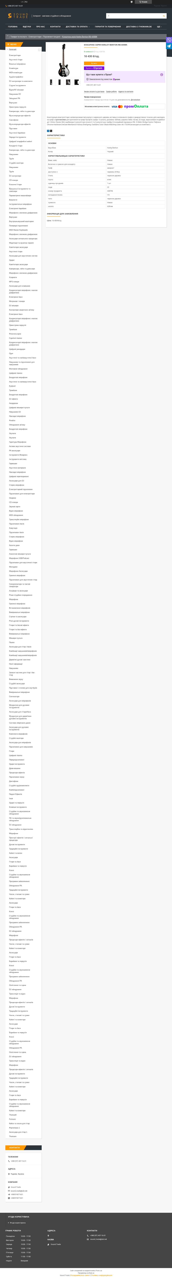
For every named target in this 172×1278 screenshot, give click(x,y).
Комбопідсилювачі (16, 790)
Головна (12, 27)
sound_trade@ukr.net (19, 1191)
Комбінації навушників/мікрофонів (23, 651)
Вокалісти (13, 200)
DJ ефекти (13, 399)
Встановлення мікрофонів (19, 608)
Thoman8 (12, 1115)
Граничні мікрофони (17, 575)
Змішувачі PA (14, 98)
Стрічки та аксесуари (17, 617)
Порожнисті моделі (51, 37)
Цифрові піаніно (15, 373)
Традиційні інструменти (18, 849)
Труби (11, 159)
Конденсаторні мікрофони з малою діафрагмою (23, 291)
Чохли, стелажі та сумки (19, 894)
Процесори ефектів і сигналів (21, 940)
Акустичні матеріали (17, 468)
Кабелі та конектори (17, 899)
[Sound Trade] (17, 16)
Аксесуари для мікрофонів (20, 701)
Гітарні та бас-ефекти (18, 630)
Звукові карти (14, 507)
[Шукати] (164, 16)
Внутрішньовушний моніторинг (21, 221)
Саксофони (13, 120)
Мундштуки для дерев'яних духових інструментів (20, 717)
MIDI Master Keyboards (18, 230)
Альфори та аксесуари (18, 591)
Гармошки (13, 464)
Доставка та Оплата (77, 27)
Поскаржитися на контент (80, 1275)
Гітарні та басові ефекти (19, 625)
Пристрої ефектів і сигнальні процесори (21, 839)
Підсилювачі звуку (16, 777)
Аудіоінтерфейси (16, 77)
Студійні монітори (16, 163)
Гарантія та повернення (108, 27)
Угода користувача (18, 1223)
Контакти (55, 27)
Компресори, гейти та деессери (22, 111)
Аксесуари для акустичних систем (23, 256)
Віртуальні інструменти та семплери (19, 190)
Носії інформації (15, 664)
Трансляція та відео (17, 994)
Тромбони (13, 330)
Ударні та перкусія (16, 803)
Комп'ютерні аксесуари (18, 247)
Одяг (11, 353)
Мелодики (13, 567)
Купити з (89, 68)
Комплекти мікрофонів (18, 734)
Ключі (11, 870)
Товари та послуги (18, 37)
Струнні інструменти (17, 85)
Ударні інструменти (17, 764)
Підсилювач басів (16, 532)
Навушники (13, 154)
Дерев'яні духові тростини (19, 660)
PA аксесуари (14, 451)
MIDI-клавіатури (15, 73)
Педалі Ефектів (15, 794)
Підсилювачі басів (16, 524)
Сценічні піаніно (15, 338)
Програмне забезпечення (19, 881)
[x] (51, 131)
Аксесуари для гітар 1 (18, 1132)
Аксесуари (13, 857)
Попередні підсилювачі (18, 226)
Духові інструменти (17, 844)
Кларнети (13, 277)
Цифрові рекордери (17, 349)
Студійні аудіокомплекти (19, 786)
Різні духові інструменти (19, 621)
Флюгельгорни (15, 334)
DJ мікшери (13, 306)
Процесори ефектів (17, 773)
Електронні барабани (17, 208)
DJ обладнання (15, 825)
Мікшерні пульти (15, 638)
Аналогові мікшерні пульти (20, 554)
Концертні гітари (15, 146)
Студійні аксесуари (17, 684)
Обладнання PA (15, 886)
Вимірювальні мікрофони (19, 612)
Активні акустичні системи (20, 446)
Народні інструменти (17, 137)
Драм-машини (14, 768)
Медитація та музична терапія (21, 243)
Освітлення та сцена (17, 985)
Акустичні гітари (15, 60)
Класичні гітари (15, 184)
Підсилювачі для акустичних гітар (23, 580)
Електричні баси (15, 297)
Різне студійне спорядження (20, 595)
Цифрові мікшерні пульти (19, 408)
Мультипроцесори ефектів (20, 116)
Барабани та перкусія (18, 866)
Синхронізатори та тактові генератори (19, 585)
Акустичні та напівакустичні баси (22, 358)
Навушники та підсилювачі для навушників (22, 363)
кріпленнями (60, 120)
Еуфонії (12, 386)
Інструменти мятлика (17, 459)
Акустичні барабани (17, 133)
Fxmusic (12, 1119)
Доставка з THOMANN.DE (139, 27)
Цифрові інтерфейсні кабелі (20, 141)
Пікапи (11, 642)
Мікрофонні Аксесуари (18, 571)
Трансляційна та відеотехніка (21, 829)
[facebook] (48, 131)
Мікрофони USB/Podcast (19, 558)
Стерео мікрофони (16, 485)
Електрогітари (35, 37)
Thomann (12, 1136)
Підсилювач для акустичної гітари (23, 563)
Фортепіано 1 (14, 1128)
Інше (11, 798)
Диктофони (13, 781)
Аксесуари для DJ (16, 481)
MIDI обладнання (16, 515)
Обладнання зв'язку (17, 425)
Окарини (12, 498)
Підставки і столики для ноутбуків (23, 688)
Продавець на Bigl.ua (86, 1273)
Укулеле (12, 433)
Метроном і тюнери (17, 301)
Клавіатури (13, 68)
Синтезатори (14, 697)
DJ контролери (15, 176)
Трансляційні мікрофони (19, 519)
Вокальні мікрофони (17, 64)
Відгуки (27, 27)
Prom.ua (99, 1271)
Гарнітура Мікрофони (17, 442)
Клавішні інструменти (18, 807)
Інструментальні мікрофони (20, 204)
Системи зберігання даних (20, 723)
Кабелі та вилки (15, 853)
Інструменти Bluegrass (18, 455)
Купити (94, 63)
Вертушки (13, 103)
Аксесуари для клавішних (19, 286)
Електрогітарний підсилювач (21, 489)
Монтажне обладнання (18, 369)
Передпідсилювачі (16, 760)
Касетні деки (14, 545)
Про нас (40, 27)
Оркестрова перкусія (17, 107)
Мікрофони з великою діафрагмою (23, 213)
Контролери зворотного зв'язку (21, 310)
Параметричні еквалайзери (20, 196)
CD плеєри (13, 180)
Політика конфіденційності (102, 1275)
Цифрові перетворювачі (19, 476)
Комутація (13, 528)
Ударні (11, 260)
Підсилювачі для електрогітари (22, 494)
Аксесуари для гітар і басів (20, 647)
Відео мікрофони (16, 511)
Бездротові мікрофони (18, 377)
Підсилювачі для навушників (21, 747)
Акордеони (13, 403)
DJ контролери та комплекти (20, 81)
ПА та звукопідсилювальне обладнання (20, 819)
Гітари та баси (15, 862)
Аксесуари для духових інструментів (19, 728)
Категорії (12, 49)
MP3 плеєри (14, 282)
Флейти (12, 420)
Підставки (13, 129)
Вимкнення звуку (16, 679)
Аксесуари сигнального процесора (23, 239)
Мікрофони (13, 599)
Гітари (11, 751)
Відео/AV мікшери (16, 90)
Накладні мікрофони (17, 416)
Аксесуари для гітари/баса (20, 712)
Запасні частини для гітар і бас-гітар (22, 674)
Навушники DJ (15, 94)
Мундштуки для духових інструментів (19, 706)
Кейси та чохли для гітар (19, 1123)
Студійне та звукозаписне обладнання (19, 812)
